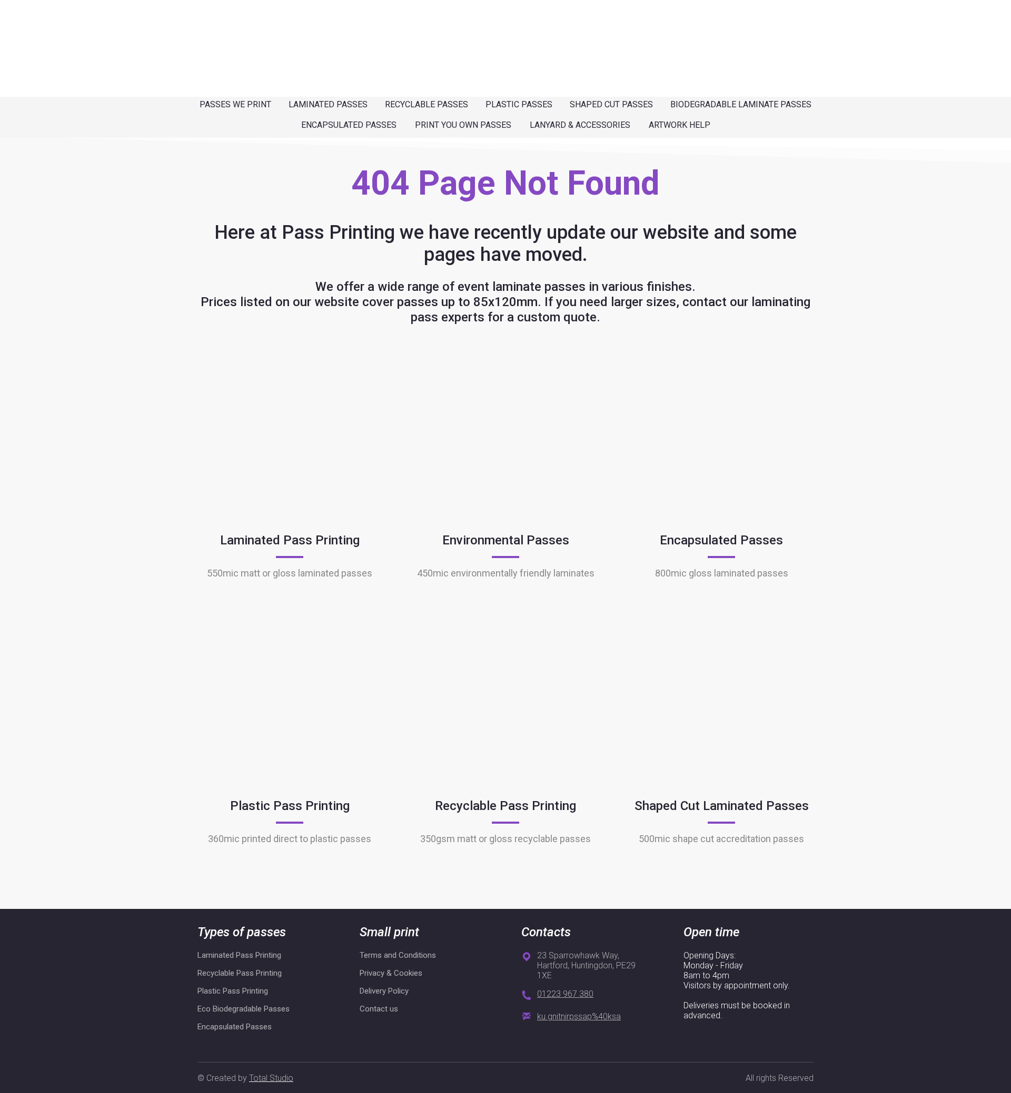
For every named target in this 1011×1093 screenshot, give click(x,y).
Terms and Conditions (398, 955)
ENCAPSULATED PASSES (349, 125)
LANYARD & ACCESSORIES (580, 125)
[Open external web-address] (289, 439)
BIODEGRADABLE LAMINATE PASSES (740, 104)
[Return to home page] (216, 33)
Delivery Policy (384, 991)
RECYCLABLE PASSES (426, 104)
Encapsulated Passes (234, 1026)
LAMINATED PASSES (328, 104)
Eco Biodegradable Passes (243, 1009)
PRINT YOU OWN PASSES (463, 125)
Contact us (379, 1009)
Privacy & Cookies (391, 973)
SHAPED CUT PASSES (611, 104)
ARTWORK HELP (679, 125)
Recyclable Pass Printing (239, 973)
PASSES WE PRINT (235, 104)
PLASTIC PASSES (518, 104)
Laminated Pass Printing (239, 955)
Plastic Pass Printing (232, 991)
